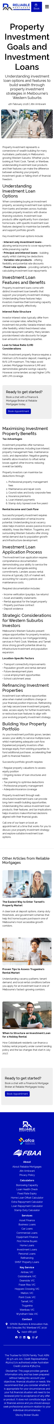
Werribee (32, 641)
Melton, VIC (27, 1293)
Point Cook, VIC (27, 1297)
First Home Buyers (27, 1241)
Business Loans (27, 1224)
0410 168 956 (29, 1331)
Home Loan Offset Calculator (27, 1197)
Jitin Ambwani (27, 1170)
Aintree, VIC (27, 1272)
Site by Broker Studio (27, 1415)
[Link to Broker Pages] (28, 1337)
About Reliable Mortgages (27, 1166)
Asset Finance (27, 1220)
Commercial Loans (27, 1232)
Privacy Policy (27, 1175)
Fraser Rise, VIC (27, 1284)
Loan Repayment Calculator (27, 1206)
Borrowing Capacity (27, 1185)
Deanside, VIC (27, 1280)
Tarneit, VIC (27, 1301)
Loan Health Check (27, 1189)
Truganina (27, 1305)
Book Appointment (18, 411)
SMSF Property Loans (27, 1262)
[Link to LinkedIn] (24, 1337)
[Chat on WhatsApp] (33, 1337)
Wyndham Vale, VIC (27, 1314)
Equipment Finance (27, 1237)
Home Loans (27, 1245)
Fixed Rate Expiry (27, 1193)
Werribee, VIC (27, 1309)
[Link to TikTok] (37, 1337)
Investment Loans (27, 1249)
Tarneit (47, 641)
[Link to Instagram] (20, 1337)
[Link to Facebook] (16, 1337)
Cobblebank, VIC (27, 1276)
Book (36, 8)
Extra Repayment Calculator (27, 1201)
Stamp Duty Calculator (27, 1210)
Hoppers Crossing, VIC (27, 1288)
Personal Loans (27, 1253)
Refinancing (44, 702)
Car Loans (27, 1228)
